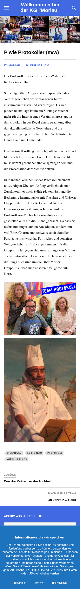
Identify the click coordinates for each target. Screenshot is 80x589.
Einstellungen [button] (59, 582)
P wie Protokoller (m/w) (31, 52)
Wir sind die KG (17, 459)
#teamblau (14, 453)
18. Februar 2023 (38, 65)
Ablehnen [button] (39, 582)
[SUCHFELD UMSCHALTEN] (73, 8)
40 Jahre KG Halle (62, 500)
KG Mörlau (12, 65)
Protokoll (54, 453)
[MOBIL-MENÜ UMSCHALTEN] (6, 8)
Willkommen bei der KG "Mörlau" (40, 7)
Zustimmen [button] (20, 582)
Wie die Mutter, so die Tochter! (27, 481)
